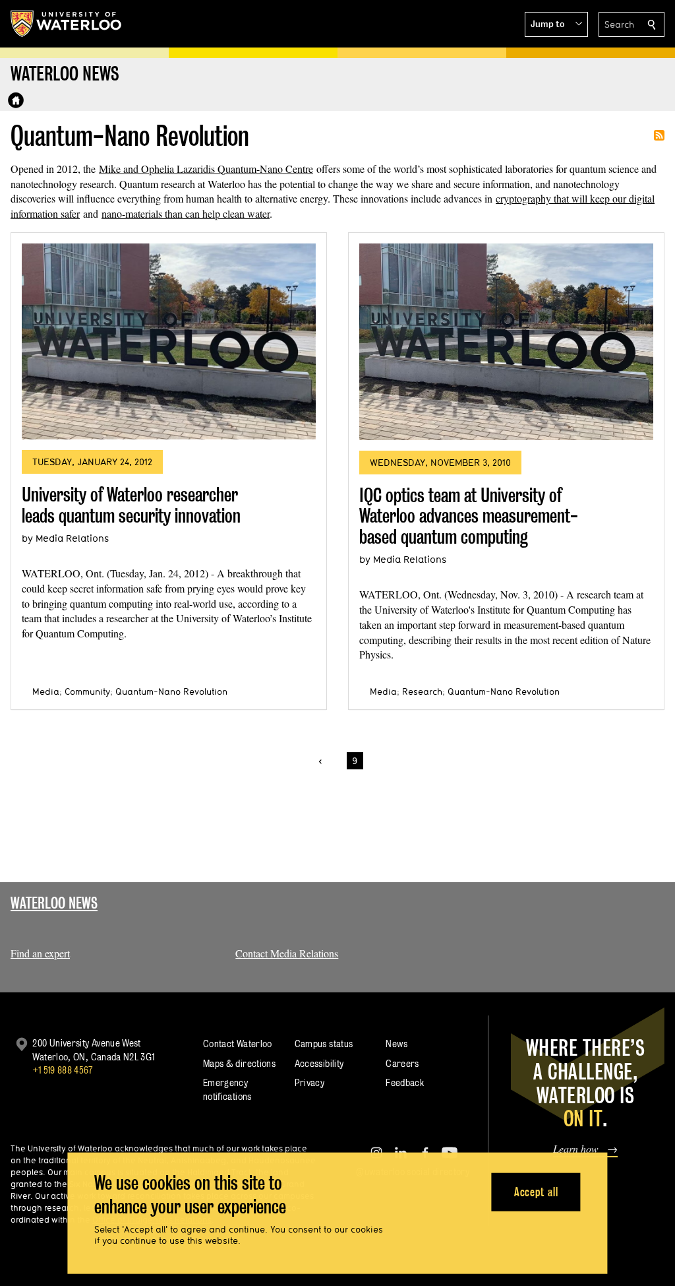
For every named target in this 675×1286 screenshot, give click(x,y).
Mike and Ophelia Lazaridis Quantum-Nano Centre (206, 169)
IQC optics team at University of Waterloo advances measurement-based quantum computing (468, 516)
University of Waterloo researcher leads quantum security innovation (131, 505)
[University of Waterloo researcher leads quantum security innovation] (169, 341)
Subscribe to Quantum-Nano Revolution (659, 135)
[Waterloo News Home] (16, 100)
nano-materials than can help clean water (186, 213)
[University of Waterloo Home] (67, 24)
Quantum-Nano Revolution (171, 691)
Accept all (536, 1191)
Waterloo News (54, 903)
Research (422, 691)
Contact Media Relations (286, 953)
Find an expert (40, 953)
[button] (556, 24)
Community (87, 691)
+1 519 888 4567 (62, 1070)
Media (45, 691)
